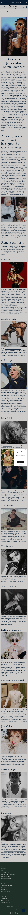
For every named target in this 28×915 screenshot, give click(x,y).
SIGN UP (20, 462)
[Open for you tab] (23, 910)
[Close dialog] (26, 449)
